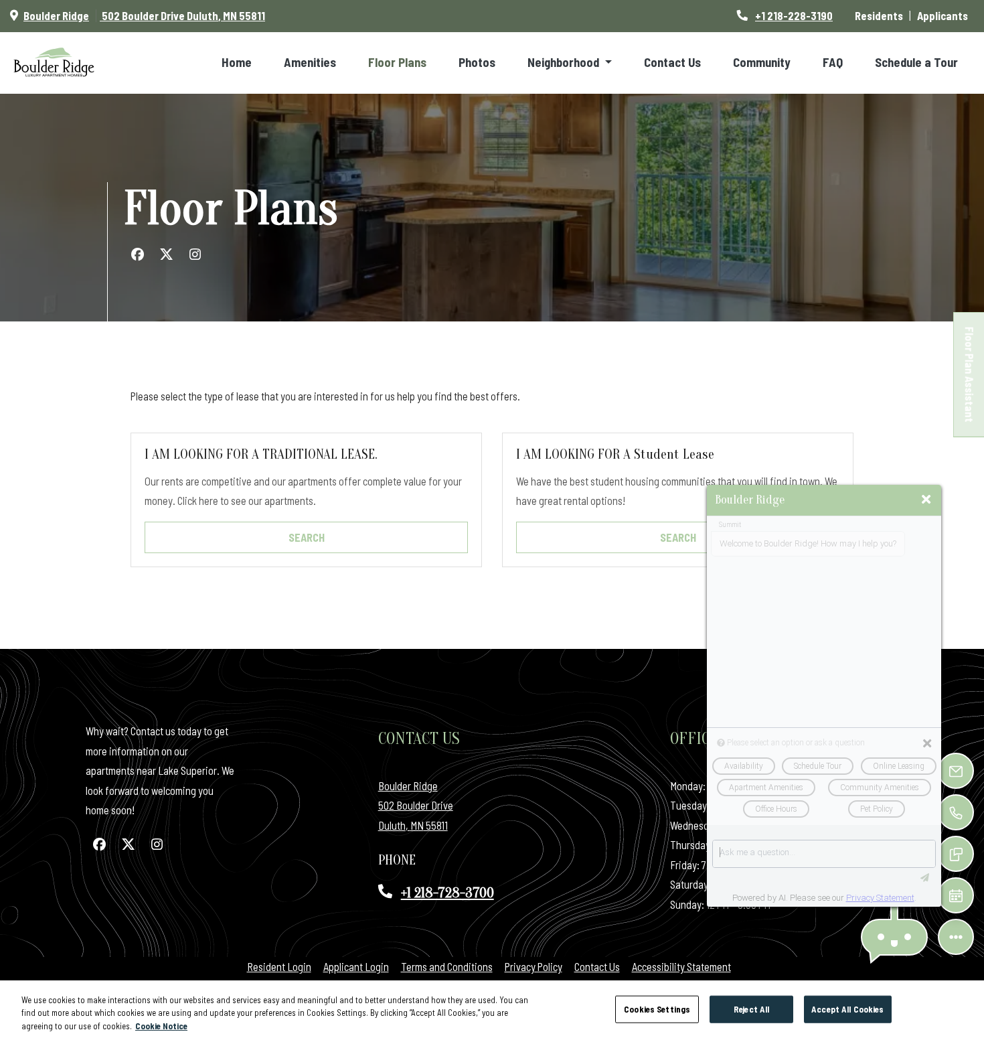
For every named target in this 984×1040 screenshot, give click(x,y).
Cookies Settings (657, 1008)
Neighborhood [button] (564, 62)
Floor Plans (397, 62)
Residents (882, 15)
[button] (894, 937)
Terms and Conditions (447, 966)
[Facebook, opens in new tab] (137, 254)
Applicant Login (356, 966)
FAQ (833, 62)
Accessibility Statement (681, 966)
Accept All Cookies (847, 1008)
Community (762, 62)
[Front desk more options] (956, 937)
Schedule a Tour (916, 62)
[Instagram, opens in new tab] (194, 254)
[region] (492, 1010)
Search (307, 537)
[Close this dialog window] (926, 500)
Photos (477, 62)
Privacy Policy (533, 966)
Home (237, 62)
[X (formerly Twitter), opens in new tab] (166, 254)
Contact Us (672, 62)
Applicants (945, 15)
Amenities (310, 62)
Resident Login (279, 966)
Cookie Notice (161, 1026)
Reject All (751, 1008)
